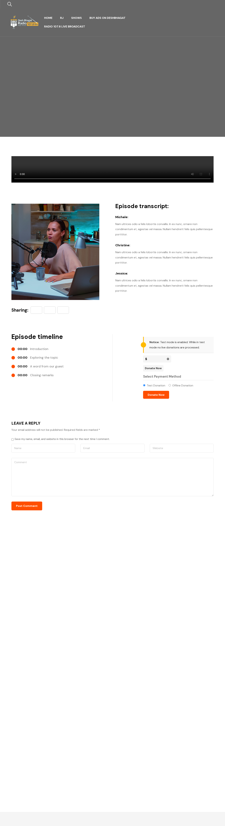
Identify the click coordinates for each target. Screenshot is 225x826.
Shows (76, 18)
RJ (61, 18)
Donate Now (153, 368)
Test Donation (156, 385)
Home (48, 18)
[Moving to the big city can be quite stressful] (63, 310)
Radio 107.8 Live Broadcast (64, 26)
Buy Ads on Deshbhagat (107, 18)
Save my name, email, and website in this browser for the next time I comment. (62, 439)
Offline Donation (182, 385)
